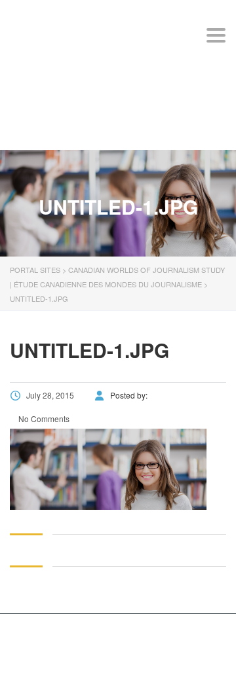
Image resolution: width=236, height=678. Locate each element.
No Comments (42, 418)
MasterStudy (97, 636)
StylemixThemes (117, 650)
